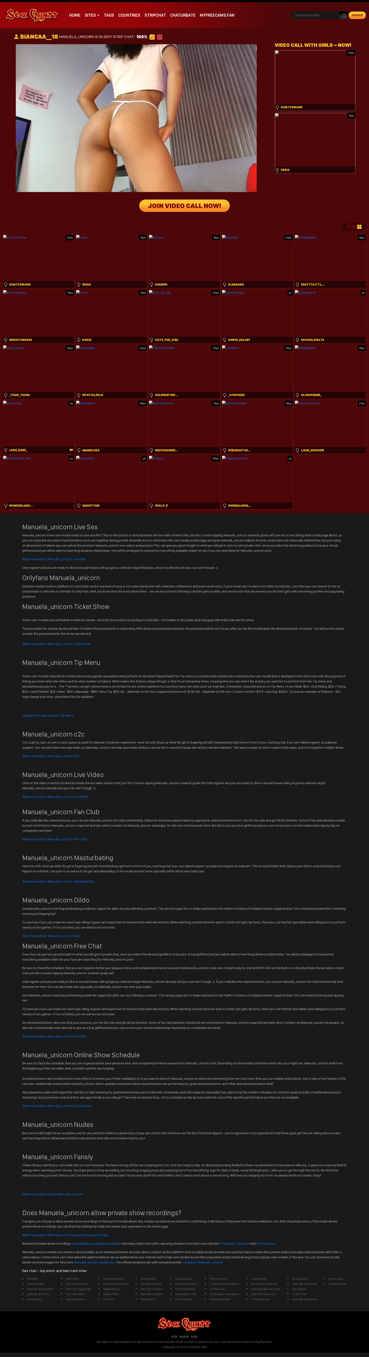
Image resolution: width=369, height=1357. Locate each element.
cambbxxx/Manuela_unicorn (203, 1262)
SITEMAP (32, 1278)
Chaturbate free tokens (224, 1283)
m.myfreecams (260, 1299)
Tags (109, 15)
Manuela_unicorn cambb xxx (94, 1262)
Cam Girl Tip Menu (151, 1289)
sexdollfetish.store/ (116, 1283)
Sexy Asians (34, 1299)
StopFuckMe (148, 1278)
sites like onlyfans (151, 1294)
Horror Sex (336, 1278)
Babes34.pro (111, 1289)
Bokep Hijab (111, 1294)
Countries (129, 15)
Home (75, 15)
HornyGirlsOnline (76, 1283)
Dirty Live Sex (184, 1299)
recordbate (113, 1243)
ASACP (184, 1336)
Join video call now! (184, 206)
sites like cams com (263, 1294)
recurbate (97, 1243)
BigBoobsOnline (113, 1278)
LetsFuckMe (258, 1278)
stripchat (155, 15)
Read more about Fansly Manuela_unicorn (52, 1194)
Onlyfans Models (220, 1299)
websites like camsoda (265, 1289)
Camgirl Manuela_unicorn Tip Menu (47, 715)
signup (357, 15)
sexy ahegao (183, 1278)
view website (35, 1283)
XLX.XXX (108, 1299)
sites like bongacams (40, 1289)
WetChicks (72, 1278)
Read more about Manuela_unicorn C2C (50, 756)
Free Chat (54, 1036)
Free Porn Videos (186, 1283)
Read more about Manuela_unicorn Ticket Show (56, 644)
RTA (174, 1336)
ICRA (194, 1336)
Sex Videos (299, 1289)
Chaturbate (183, 15)
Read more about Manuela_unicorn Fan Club (54, 839)
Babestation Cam (186, 1294)
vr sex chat (299, 1294)
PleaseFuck (147, 1299)
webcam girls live (38, 1294)
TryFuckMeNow (75, 1294)
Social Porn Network (264, 1283)
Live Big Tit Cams (151, 1283)
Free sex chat (218, 1278)
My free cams (265, 1243)
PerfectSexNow (185, 1289)
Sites (90, 15)
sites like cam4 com (304, 1299)
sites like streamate (304, 1283)
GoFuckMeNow (75, 1299)
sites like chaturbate (78, 1289)
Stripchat (243, 1243)
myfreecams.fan (217, 15)
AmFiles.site (217, 1289)
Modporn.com (338, 1283)
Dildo (51, 936)
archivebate (80, 1243)
